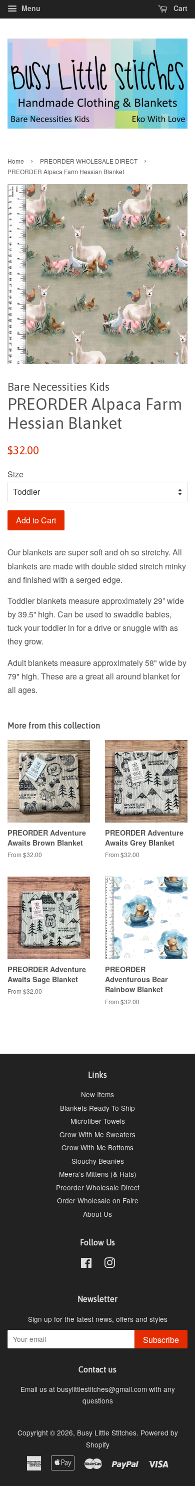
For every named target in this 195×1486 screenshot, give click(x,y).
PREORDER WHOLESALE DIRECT (89, 161)
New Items (97, 1094)
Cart (180, 8)
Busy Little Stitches (106, 1432)
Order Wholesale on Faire (97, 1200)
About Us (97, 1214)
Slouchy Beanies (98, 1161)
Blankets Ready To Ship (97, 1108)
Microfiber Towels (97, 1121)
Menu (30, 8)
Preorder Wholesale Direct (98, 1187)
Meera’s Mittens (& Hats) (97, 1174)
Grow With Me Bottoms (98, 1147)
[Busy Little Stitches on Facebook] (86, 1264)
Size (16, 474)
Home (16, 161)
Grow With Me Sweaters (98, 1134)
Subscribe (161, 1339)
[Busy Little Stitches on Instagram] (109, 1264)
